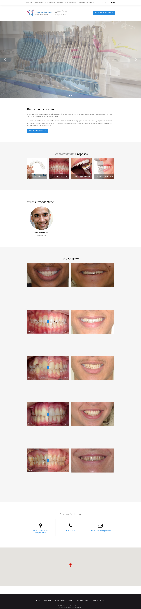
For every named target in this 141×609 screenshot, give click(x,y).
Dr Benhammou (50, 2)
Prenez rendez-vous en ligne (104, 13)
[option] (70, 59)
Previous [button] (4, 59)
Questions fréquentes (86, 2)
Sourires (60, 2)
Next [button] (136, 59)
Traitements (39, 2)
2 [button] (71, 95)
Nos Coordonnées (71, 2)
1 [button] (69, 95)
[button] (70, 565)
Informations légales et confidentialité (70, 607)
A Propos (29, 2)
